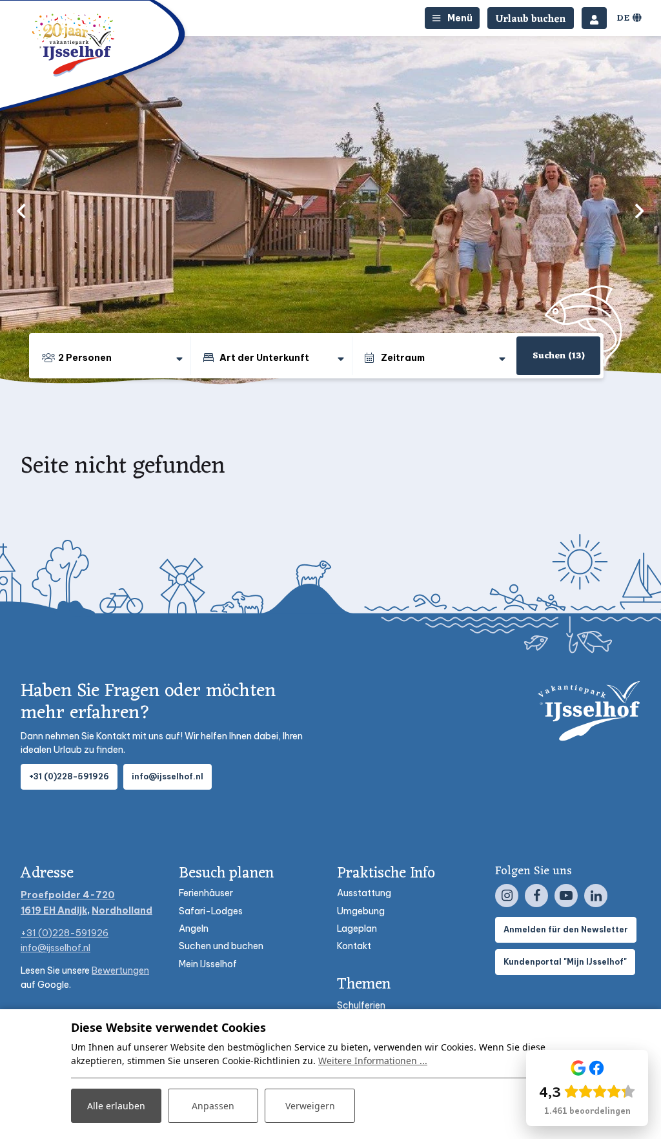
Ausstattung (364, 893)
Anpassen (213, 1106)
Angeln (193, 928)
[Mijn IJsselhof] (594, 18)
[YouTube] (566, 895)
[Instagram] (506, 895)
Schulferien (361, 1005)
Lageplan (357, 928)
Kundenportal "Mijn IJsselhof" (565, 962)
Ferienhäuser (206, 893)
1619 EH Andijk (54, 910)
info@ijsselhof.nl (167, 776)
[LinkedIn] (595, 895)
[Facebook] (536, 895)
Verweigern (310, 1106)
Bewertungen (120, 970)
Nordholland (122, 910)
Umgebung (361, 911)
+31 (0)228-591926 (69, 776)
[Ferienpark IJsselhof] (74, 44)
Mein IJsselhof (208, 964)
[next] (639, 210)
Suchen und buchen (221, 946)
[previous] (21, 210)
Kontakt (354, 946)
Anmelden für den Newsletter (565, 929)
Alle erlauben (116, 1106)
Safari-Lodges (211, 911)
